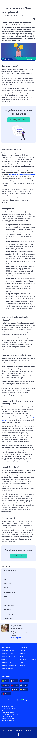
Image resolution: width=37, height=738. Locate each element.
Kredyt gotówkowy (7, 653)
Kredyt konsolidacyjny (8, 656)
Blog (21, 656)
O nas (21, 662)
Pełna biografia (16, 638)
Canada (15, 681)
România (7, 694)
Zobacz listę (18, 556)
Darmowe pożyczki (7, 669)
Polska (16, 685)
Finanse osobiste (9, 592)
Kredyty (22, 653)
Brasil (6, 681)
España (25, 689)
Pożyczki (6, 575)
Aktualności (7, 588)
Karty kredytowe (9, 605)
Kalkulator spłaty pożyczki (28, 659)
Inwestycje (7, 583)
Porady (5, 596)
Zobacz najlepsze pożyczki (18, 120)
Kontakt (22, 665)
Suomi (25, 685)
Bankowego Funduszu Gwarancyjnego (22, 174)
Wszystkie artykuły (9, 570)
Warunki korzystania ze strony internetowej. (7, 721)
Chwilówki (4, 659)
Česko (16, 689)
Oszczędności (8, 618)
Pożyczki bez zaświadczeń (8, 665)
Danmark (25, 681)
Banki (5, 579)
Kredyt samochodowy (7, 650)
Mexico (7, 685)
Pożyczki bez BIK (6, 662)
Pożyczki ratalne (6, 672)
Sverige (7, 689)
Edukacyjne (7, 609)
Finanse (6, 601)
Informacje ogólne (9, 614)
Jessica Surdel (6, 19)
